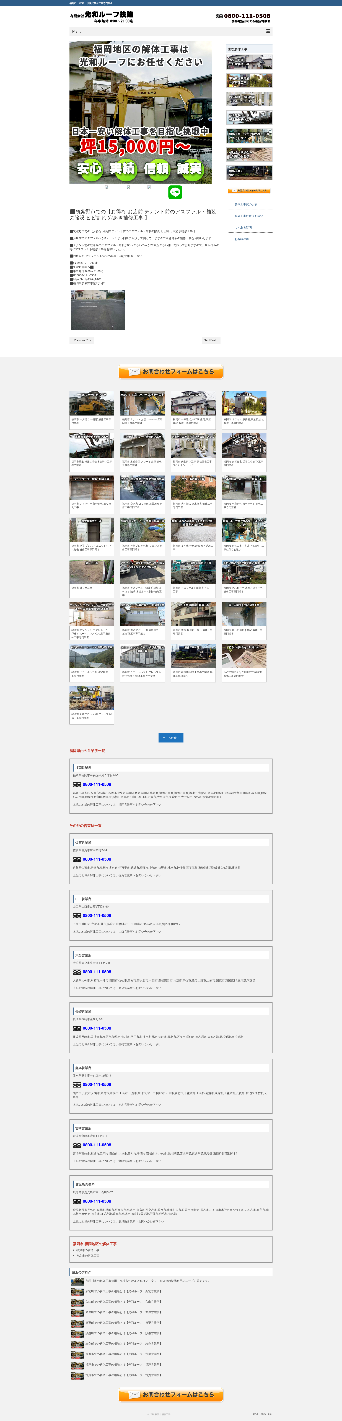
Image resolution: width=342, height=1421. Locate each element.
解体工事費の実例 (246, 204)
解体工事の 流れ (236, 173)
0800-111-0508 (97, 784)
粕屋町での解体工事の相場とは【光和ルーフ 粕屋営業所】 (124, 1312)
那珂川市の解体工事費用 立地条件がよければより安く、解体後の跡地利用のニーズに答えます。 (150, 1281)
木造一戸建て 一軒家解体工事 (239, 62)
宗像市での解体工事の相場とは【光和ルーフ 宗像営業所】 (124, 1354)
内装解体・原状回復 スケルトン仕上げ (242, 99)
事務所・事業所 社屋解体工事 (239, 80)
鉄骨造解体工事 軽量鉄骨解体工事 (240, 117)
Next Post (210, 340)
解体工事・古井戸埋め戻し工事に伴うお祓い (249, 136)
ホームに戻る (171, 738)
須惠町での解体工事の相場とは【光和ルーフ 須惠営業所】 (124, 1333)
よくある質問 (243, 227)
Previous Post (83, 340)
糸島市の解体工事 (87, 1255)
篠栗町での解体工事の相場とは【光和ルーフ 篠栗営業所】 (124, 1322)
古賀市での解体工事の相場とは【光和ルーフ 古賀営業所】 (124, 1375)
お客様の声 (242, 239)
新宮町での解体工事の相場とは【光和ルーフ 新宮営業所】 (124, 1291)
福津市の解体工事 (87, 1250)
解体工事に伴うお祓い (249, 216)
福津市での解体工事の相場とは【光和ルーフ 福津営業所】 (124, 1364)
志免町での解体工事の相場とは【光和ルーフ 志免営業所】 (124, 1343)
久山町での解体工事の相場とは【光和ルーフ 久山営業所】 (124, 1301)
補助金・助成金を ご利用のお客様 (240, 154)
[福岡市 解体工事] (101, 17)
